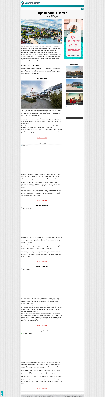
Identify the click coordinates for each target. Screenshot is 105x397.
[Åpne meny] (82, 6)
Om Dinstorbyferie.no (69, 396)
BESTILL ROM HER (42, 137)
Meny (23, 6)
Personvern (81, 396)
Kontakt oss (76, 396)
